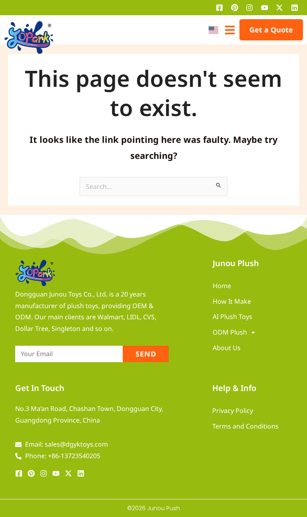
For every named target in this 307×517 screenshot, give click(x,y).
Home (222, 285)
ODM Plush (230, 332)
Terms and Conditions (245, 426)
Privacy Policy (232, 410)
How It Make (232, 301)
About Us (227, 347)
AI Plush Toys (232, 316)
